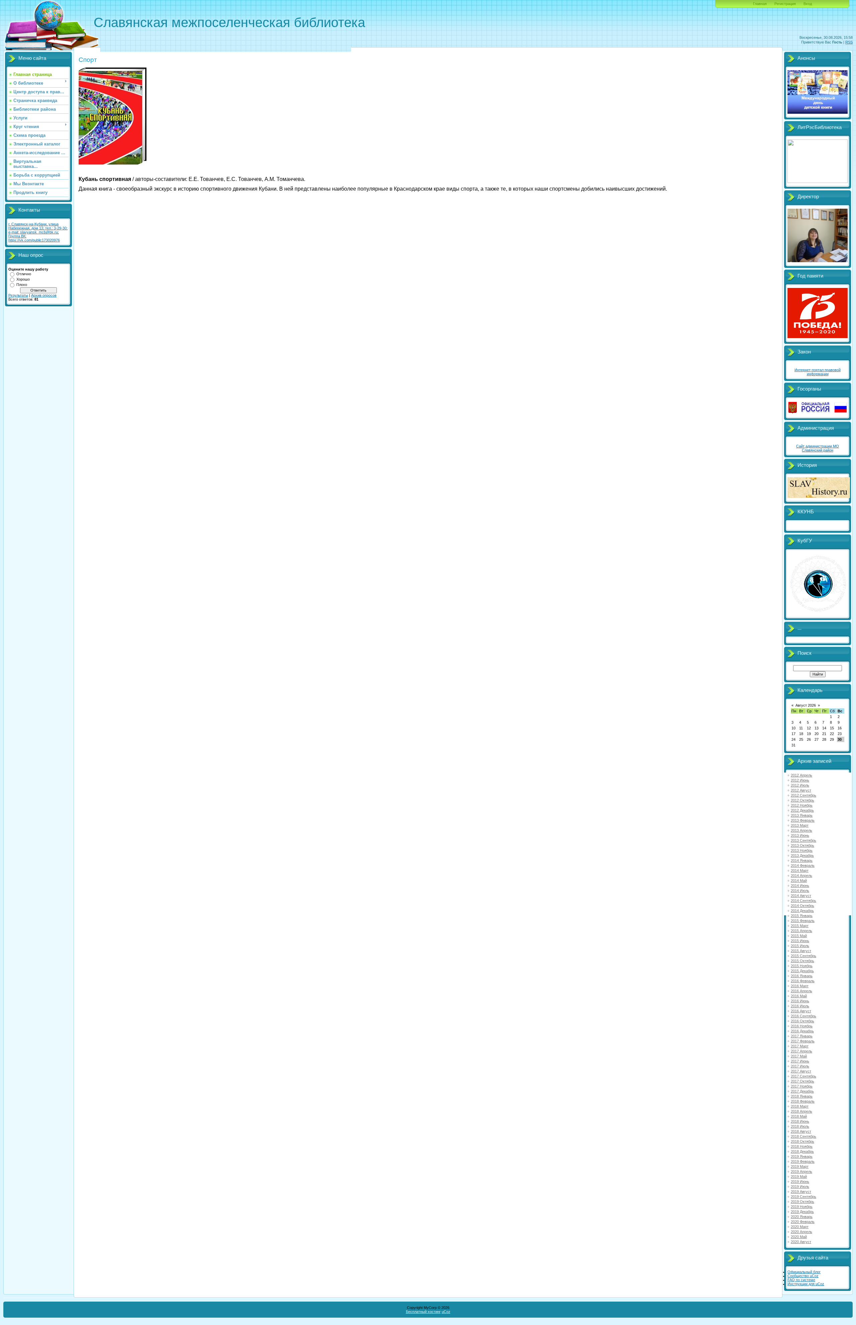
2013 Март (800, 825)
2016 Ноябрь (802, 1026)
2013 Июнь (800, 835)
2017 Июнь (800, 1061)
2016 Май (799, 996)
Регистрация (785, 4)
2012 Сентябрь (803, 795)
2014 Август (801, 896)
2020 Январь (802, 1217)
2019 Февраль (803, 1161)
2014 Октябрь (802, 906)
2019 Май (799, 1177)
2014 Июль (800, 891)
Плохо (21, 285)
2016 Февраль (803, 981)
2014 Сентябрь (803, 901)
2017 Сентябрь (803, 1076)
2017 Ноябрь (802, 1086)
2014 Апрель (801, 876)
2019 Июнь (800, 1182)
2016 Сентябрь (803, 1016)
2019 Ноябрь (802, 1207)
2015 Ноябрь (802, 966)
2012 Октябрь (802, 800)
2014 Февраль (803, 865)
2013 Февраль (803, 820)
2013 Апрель (801, 830)
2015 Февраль (803, 921)
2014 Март (800, 871)
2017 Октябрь (802, 1081)
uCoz (446, 1312)
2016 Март (800, 986)
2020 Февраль (803, 1222)
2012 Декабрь (802, 810)
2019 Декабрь (802, 1212)
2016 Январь (802, 976)
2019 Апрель (801, 1171)
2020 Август (801, 1242)
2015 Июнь (800, 941)
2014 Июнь (800, 886)
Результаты (18, 295)
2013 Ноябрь (802, 850)
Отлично (23, 274)
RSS (849, 42)
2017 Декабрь (802, 1091)
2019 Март (800, 1166)
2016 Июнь (800, 1001)
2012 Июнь (800, 780)
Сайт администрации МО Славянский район (817, 448)
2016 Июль (800, 1006)
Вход (808, 4)
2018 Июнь (800, 1121)
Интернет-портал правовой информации (817, 372)
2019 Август (801, 1192)
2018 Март (800, 1106)
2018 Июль (800, 1126)
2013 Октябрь (802, 845)
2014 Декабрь (802, 911)
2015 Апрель (801, 931)
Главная (760, 4)
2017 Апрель (801, 1051)
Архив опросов (44, 295)
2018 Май (799, 1116)
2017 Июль (800, 1066)
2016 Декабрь (802, 1031)
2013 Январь (802, 815)
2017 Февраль (803, 1041)
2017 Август (801, 1071)
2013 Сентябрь (803, 840)
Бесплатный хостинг (423, 1312)
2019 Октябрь (802, 1202)
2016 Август (801, 1011)
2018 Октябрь (802, 1141)
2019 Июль (800, 1187)
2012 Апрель (801, 775)
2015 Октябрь (802, 961)
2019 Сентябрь (803, 1197)
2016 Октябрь (802, 1021)
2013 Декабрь (802, 855)
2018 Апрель (801, 1111)
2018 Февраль (803, 1101)
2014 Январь (802, 860)
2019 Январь (802, 1156)
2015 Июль (800, 946)
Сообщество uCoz (803, 1276)
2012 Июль (800, 785)
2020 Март (800, 1227)
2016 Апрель (801, 991)
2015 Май (799, 936)
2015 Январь (802, 916)
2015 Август (801, 951)
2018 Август (801, 1131)
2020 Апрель (801, 1232)
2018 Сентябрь (803, 1136)
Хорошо (23, 279)
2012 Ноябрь (802, 805)
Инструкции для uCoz (805, 1284)
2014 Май (799, 881)
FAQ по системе (801, 1280)
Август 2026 (805, 705)
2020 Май (799, 1237)
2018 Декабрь (802, 1151)
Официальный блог (804, 1272)
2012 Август (801, 790)
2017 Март (800, 1046)
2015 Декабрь (802, 971)
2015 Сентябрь (803, 956)
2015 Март (800, 926)
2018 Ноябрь (802, 1146)
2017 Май (799, 1056)
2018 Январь (802, 1096)
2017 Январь (802, 1036)
